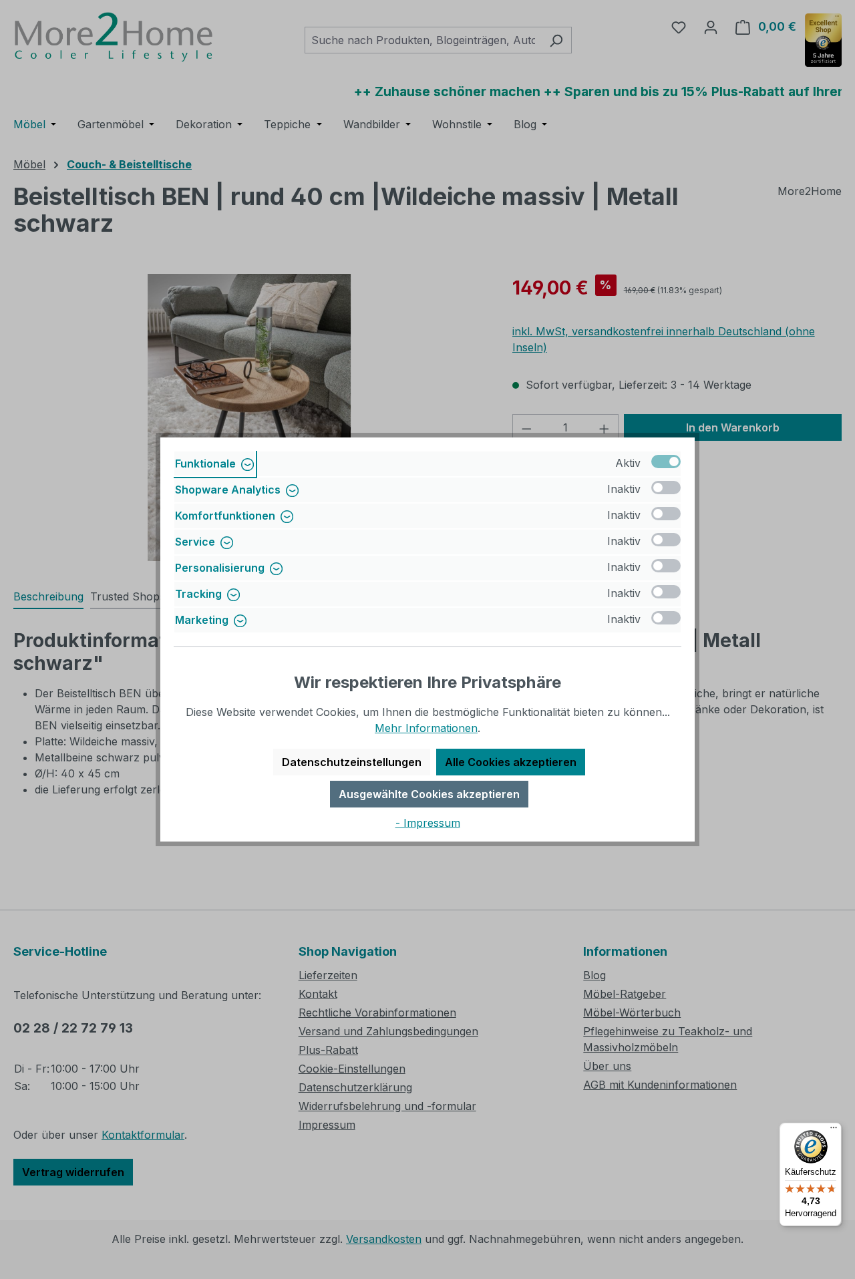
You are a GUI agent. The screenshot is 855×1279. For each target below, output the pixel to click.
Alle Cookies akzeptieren (510, 762)
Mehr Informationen (426, 728)
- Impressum (427, 823)
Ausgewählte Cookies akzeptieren (429, 794)
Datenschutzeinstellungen (351, 762)
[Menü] (834, 1131)
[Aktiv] (666, 461)
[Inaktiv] (666, 487)
